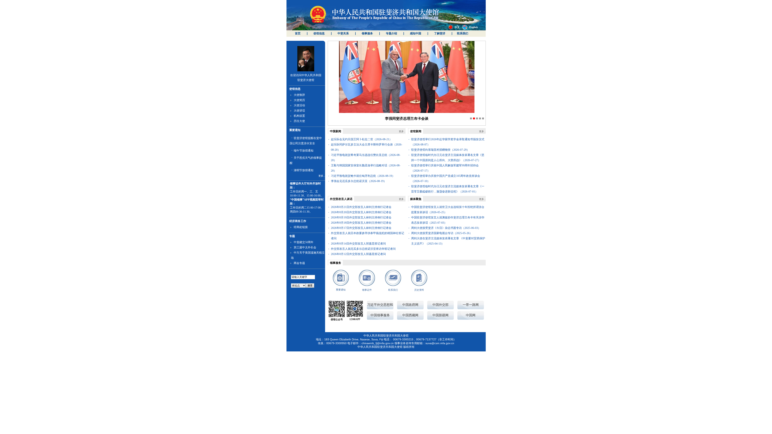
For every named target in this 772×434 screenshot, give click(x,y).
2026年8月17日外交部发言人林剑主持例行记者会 (361, 227)
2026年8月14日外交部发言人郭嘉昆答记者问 (358, 243)
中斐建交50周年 (303, 242)
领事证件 (367, 290)
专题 (292, 236)
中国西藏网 (410, 315)
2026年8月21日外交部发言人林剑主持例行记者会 (361, 207)
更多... (321, 175)
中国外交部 (440, 304)
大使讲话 (299, 110)
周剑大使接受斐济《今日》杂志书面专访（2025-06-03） (446, 227)
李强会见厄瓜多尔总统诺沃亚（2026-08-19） (358, 181)
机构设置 (299, 115)
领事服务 (367, 33)
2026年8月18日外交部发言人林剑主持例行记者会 (361, 222)
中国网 (470, 315)
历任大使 (299, 121)
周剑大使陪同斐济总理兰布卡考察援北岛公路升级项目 (406, 119)
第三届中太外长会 (305, 247)
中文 (457, 27)
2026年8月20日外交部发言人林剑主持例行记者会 (361, 212)
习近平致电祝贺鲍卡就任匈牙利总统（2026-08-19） (363, 175)
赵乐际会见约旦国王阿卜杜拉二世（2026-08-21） (361, 139)
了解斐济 (439, 33)
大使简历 (299, 100)
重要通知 (295, 130)
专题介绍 (391, 33)
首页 (298, 33)
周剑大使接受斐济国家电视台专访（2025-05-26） (441, 233)
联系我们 (462, 33)
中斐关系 (343, 33)
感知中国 (415, 33)
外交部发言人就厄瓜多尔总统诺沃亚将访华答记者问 (363, 248)
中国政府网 (410, 304)
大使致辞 (299, 94)
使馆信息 (319, 33)
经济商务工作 (297, 221)
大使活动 (299, 105)
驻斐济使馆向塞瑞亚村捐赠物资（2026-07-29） (440, 149)
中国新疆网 (440, 315)
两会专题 (299, 263)
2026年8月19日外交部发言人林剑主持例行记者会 (361, 217)
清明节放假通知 (303, 170)
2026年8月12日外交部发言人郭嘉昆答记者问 (358, 254)
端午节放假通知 (303, 150)
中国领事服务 (380, 315)
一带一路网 (471, 304)
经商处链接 (301, 227)
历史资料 (419, 290)
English (473, 27)
